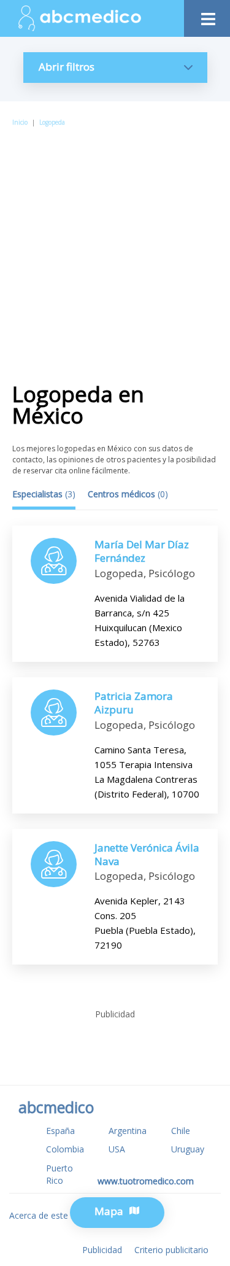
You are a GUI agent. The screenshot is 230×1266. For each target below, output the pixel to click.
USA (117, 1149)
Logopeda (52, 122)
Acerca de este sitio (48, 1215)
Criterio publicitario (171, 1250)
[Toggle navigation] (207, 15)
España (60, 1130)
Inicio (20, 122)
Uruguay (187, 1149)
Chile (180, 1130)
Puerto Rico (59, 1174)
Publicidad (102, 1250)
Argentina (128, 1130)
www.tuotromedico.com (146, 1181)
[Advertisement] (115, 249)
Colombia (65, 1149)
